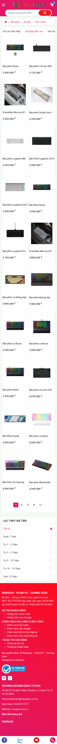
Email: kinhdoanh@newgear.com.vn (20, 699)
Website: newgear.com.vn (15, 709)
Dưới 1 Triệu (9, 536)
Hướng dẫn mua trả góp (19, 617)
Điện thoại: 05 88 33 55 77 (15, 704)
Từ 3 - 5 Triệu (10, 552)
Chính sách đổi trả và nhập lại (22, 632)
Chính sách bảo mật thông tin (22, 635)
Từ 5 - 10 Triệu (11, 560)
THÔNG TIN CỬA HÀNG (14, 639)
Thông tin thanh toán (18, 646)
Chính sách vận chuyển (19, 628)
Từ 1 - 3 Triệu (10, 544)
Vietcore (19, 660)
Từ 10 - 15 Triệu (11, 568)
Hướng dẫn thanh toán (18, 614)
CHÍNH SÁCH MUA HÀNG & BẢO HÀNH (22, 621)
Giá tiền (27, 22)
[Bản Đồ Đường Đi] (12, 714)
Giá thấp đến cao (34, 31)
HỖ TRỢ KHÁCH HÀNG (14, 610)
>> (40, 505)
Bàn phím (15, 22)
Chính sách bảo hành (18, 625)
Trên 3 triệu (40, 22)
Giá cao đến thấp (11, 31)
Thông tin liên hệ (15, 643)
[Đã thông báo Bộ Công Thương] (14, 668)
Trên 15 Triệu (10, 576)
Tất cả (6, 528)
